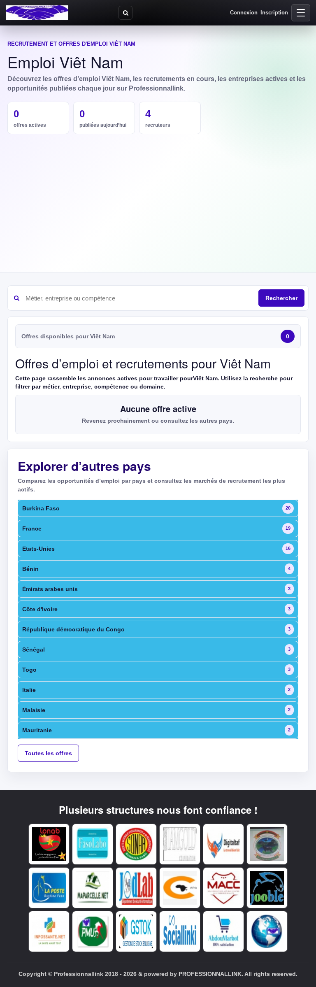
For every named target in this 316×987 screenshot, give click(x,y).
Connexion (244, 12)
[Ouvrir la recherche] (125, 13)
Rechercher (281, 298)
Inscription (274, 12)
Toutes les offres (48, 753)
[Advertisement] (158, 196)
